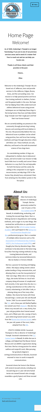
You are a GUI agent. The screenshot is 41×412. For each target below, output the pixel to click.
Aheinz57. (23, 306)
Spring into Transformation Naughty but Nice (20, 232)
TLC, (8, 303)
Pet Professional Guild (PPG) (22, 243)
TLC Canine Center (27, 211)
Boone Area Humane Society (22, 319)
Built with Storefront (9, 401)
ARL (26, 325)
